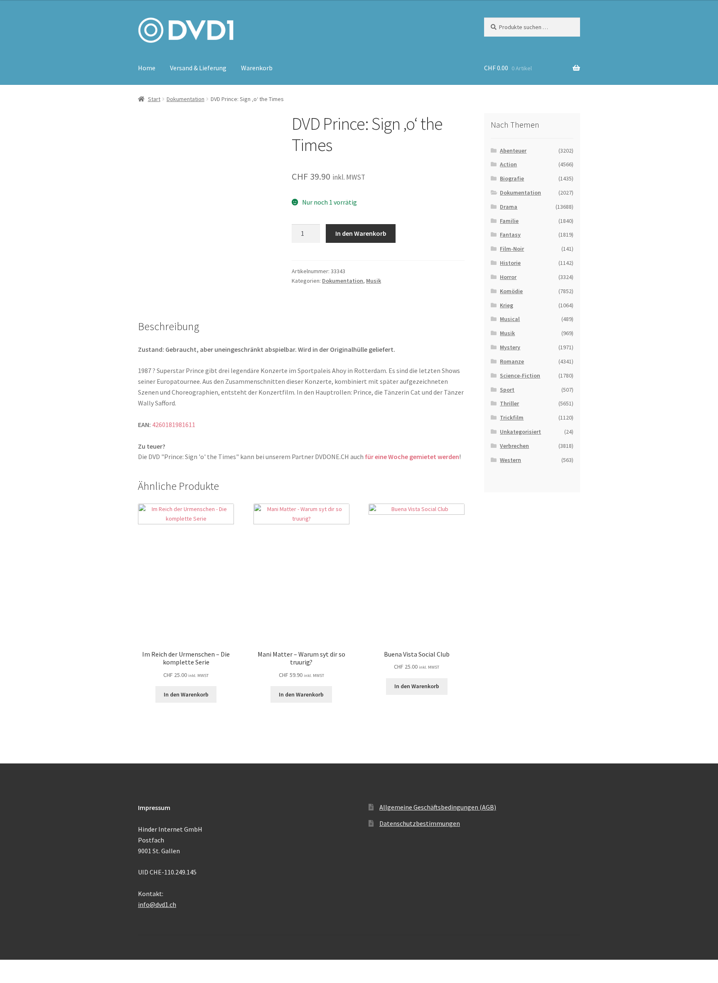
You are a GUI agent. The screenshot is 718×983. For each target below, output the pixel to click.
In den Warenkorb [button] (186, 694)
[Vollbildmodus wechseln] (29, 967)
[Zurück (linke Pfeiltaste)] (9, 979)
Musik (373, 280)
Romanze (512, 361)
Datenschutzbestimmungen (419, 823)
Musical (510, 319)
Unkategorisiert (520, 431)
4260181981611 (173, 424)
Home (146, 68)
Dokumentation (185, 99)
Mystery (510, 347)
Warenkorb (257, 68)
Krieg (506, 305)
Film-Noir (512, 248)
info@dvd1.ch (157, 904)
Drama (508, 206)
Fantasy (510, 234)
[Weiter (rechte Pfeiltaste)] (29, 979)
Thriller (509, 403)
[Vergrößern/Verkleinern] (9, 967)
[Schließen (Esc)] (69, 967)
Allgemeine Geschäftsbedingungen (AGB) (437, 807)
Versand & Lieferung (198, 68)
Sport (507, 389)
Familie (509, 221)
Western (510, 460)
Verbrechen (514, 446)
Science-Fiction (520, 375)
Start (154, 99)
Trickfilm (512, 417)
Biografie (512, 178)
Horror (508, 277)
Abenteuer (513, 150)
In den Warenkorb (360, 233)
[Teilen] (49, 967)
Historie (510, 263)
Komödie (511, 291)
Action (508, 164)
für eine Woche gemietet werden (412, 456)
